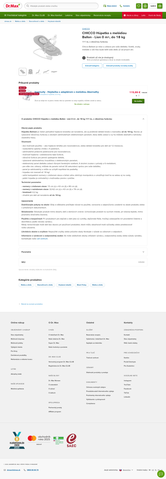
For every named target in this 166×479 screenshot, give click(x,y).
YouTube (127, 385)
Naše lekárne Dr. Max (56, 339)
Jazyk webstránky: (111, 470)
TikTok (126, 393)
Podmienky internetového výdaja (98, 395)
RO (159, 470)
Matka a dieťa (26, 285)
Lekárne (68, 15)
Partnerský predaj (55, 407)
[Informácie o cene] (139, 95)
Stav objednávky (83, 15)
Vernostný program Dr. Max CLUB (61, 362)
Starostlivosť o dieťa (45, 285)
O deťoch (52, 393)
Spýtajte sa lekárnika (94, 343)
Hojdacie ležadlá (64, 285)
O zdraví (52, 389)
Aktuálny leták (16, 374)
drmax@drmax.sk (13, 470)
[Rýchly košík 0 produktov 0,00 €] (159, 5)
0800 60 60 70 (33, 470)
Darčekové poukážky (19, 355)
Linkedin (127, 397)
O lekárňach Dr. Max (56, 335)
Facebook (127, 389)
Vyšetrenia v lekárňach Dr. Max (97, 339)
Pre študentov (129, 366)
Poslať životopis (130, 362)
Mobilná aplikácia (17, 389)
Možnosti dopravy (17, 339)
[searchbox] (61, 6)
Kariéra (126, 358)
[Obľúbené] (138, 5)
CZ (153, 470)
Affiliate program (55, 412)
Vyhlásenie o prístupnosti (95, 399)
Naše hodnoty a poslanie (58, 347)
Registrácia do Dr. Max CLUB (59, 366)
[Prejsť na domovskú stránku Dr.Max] (13, 6)
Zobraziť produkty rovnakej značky (119, 66)
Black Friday (81, 285)
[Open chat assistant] (161, 474)
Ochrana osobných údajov (96, 387)
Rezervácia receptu (102, 15)
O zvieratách (53, 385)
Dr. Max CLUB (38, 15)
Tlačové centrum (92, 358)
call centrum (42, 238)
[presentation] (27, 95)
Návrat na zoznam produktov (32, 304)
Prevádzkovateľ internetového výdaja (100, 391)
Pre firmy (14, 351)
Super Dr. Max (54, 343)
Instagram (127, 380)
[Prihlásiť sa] (145, 5)
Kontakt (127, 335)
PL (156, 470)
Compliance (90, 403)
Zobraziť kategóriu (92, 66)
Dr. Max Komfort (55, 15)
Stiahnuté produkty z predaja (97, 372)
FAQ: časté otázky (130, 343)
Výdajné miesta (16, 347)
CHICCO (86, 29)
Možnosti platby (17, 343)
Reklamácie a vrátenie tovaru (21, 359)
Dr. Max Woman (54, 380)
